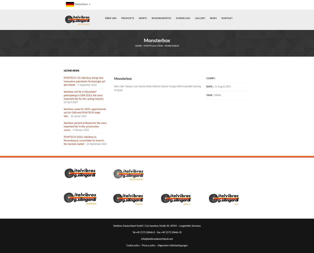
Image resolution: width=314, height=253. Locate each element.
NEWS (213, 18)
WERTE (143, 18)
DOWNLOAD (183, 18)
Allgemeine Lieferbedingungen (173, 245)
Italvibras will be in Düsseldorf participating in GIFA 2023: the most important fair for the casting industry (84, 95)
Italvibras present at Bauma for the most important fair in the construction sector (85, 126)
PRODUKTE (127, 18)
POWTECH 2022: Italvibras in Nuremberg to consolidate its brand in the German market (84, 140)
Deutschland (81, 4)
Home (138, 46)
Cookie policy (133, 245)
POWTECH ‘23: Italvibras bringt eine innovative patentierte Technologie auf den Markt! (84, 81)
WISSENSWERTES (161, 18)
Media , (218, 95)
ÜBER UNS (111, 18)
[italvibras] (77, 20)
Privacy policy (149, 245)
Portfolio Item (153, 46)
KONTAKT (227, 18)
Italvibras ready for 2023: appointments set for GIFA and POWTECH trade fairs (85, 112)
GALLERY (200, 18)
